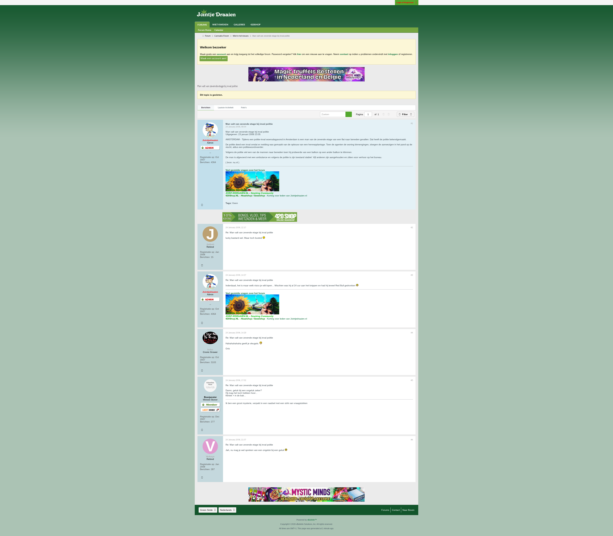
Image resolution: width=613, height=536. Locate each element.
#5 (412, 380)
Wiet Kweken (220, 24)
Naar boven (408, 510)
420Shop (255, 24)
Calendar (218, 30)
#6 (412, 440)
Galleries (239, 24)
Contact (396, 510)
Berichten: (205, 162)
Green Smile (206, 510)
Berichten (205, 107)
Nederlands (226, 510)
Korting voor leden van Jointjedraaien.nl (287, 195)
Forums (202, 24)
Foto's (244, 107)
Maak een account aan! (213, 58)
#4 (412, 333)
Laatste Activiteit (225, 107)
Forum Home (204, 30)
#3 (412, 275)
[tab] (205, 107)
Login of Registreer (405, 2)
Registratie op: (207, 157)
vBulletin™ (312, 520)
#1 (412, 123)
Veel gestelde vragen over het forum (245, 170)
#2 (412, 227)
